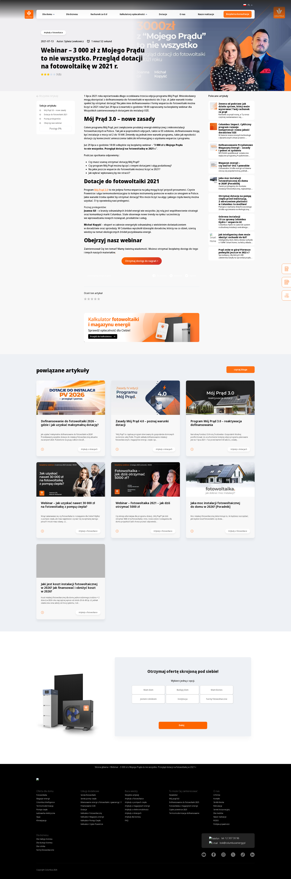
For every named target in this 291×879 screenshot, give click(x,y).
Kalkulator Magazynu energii (92, 817)
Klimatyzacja (41, 820)
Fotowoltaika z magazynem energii (183, 806)
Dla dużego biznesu (44, 842)
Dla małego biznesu (44, 839)
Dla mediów (218, 813)
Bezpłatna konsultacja (237, 14)
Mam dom (148, 689)
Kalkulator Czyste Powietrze (92, 824)
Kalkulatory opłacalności (132, 14)
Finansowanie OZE (88, 806)
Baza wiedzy (131, 791)
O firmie (216, 795)
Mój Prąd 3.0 (101, 189)
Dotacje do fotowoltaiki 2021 (55, 114)
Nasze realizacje (206, 14)
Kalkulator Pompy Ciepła (90, 820)
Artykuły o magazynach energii (137, 806)
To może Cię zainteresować (183, 791)
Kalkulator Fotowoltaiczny (91, 813)
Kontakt (216, 798)
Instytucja (182, 698)
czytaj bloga (240, 369)
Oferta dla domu (45, 791)
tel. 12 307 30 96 (230, 838)
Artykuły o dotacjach (133, 813)
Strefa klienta (218, 802)
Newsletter (173, 795)
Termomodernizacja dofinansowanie (184, 813)
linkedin (178, 275)
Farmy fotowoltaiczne (216, 698)
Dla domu (47, 14)
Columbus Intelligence (45, 802)
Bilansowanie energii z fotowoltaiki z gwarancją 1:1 (101, 802)
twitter (193, 275)
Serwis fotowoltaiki (88, 795)
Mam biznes (216, 689)
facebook (162, 275)
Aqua (38, 817)
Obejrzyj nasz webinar (53, 123)
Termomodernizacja (44, 806)
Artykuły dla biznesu (133, 817)
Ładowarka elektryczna (45, 813)
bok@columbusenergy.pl (232, 843)
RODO (216, 820)
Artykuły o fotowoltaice (134, 798)
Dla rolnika (40, 846)
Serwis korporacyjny (221, 809)
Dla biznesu (72, 14)
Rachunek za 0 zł (99, 14)
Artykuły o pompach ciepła (136, 802)
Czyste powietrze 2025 (178, 809)
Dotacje (163, 14)
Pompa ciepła (41, 809)
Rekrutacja (217, 806)
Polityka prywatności (221, 824)
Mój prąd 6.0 (174, 798)
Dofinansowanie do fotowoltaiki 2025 (184, 802)
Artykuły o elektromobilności (137, 809)
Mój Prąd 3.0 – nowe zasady (55, 110)
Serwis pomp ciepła (88, 798)
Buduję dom (182, 689)
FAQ (126, 820)
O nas (182, 14)
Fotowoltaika (41, 795)
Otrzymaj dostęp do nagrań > (141, 261)
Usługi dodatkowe (90, 791)
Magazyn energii (43, 798)
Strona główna (101, 767)
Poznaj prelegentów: (52, 118)
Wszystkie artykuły (132, 795)
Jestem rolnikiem (148, 698)
